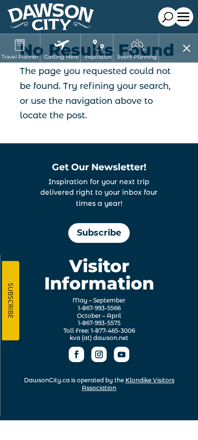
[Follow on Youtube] (121, 354)
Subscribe (99, 232)
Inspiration (98, 56)
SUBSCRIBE (10, 300)
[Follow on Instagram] (99, 354)
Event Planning (137, 56)
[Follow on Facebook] (76, 354)
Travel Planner (19, 56)
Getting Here (61, 56)
